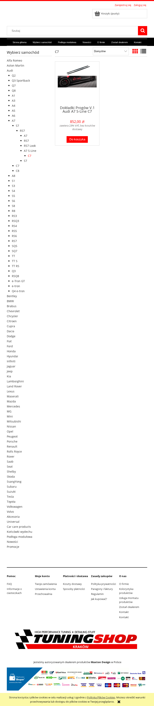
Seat (10, 466)
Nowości (12, 542)
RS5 (14, 231)
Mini (10, 416)
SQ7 (14, 251)
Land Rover (14, 386)
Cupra (11, 326)
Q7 (14, 85)
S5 (13, 196)
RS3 (14, 216)
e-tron (16, 286)
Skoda (11, 476)
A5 (13, 110)
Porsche (12, 441)
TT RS (15, 266)
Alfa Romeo (14, 60)
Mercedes (13, 406)
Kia (9, 376)
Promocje (13, 547)
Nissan (11, 426)
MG (9, 411)
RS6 (14, 236)
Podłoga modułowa (19, 537)
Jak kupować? (99, 599)
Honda (11, 351)
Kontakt (124, 612)
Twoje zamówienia (46, 584)
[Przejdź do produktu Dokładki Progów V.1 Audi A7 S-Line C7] (77, 83)
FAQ (9, 584)
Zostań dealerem (129, 607)
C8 (17, 171)
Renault (12, 446)
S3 (13, 186)
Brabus (11, 306)
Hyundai (12, 356)
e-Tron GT (18, 281)
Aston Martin (15, 65)
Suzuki (11, 491)
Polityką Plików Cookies (101, 697)
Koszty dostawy (72, 584)
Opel (10, 431)
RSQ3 (15, 221)
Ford (10, 346)
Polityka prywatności (103, 584)
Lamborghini (15, 381)
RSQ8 (15, 276)
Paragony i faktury (102, 589)
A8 (13, 176)
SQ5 (14, 246)
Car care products (19, 527)
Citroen (12, 321)
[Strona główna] (40, 14)
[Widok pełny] (143, 51)
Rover (10, 456)
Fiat (9, 341)
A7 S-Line (30, 151)
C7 (29, 156)
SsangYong (14, 481)
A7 (13, 121)
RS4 (14, 226)
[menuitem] (19, 42)
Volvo (10, 512)
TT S (14, 261)
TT (13, 256)
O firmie (124, 584)
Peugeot (12, 436)
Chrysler (12, 316)
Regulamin (97, 594)
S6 (13, 201)
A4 (13, 105)
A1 (13, 95)
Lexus (10, 391)
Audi (10, 70)
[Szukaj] (142, 30)
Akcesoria (13, 517)
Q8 (14, 90)
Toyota (11, 501)
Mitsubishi (14, 421)
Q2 (14, 75)
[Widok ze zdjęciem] (135, 51)
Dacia (10, 331)
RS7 (22, 131)
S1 (13, 181)
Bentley (12, 296)
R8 (13, 211)
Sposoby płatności (74, 589)
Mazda (11, 401)
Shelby (11, 471)
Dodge (11, 336)
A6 (13, 115)
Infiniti (11, 361)
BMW (10, 301)
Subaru (12, 486)
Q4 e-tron (18, 291)
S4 (13, 191)
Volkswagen (14, 506)
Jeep (10, 371)
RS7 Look (30, 146)
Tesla (10, 496)
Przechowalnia (43, 594)
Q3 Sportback (21, 80)
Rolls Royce (14, 451)
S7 (17, 126)
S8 (13, 206)
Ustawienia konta (45, 589)
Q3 (14, 271)
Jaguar (11, 366)
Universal (13, 522)
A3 (13, 100)
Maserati (13, 396)
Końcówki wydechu (19, 532)
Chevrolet (13, 311)
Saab (10, 461)
